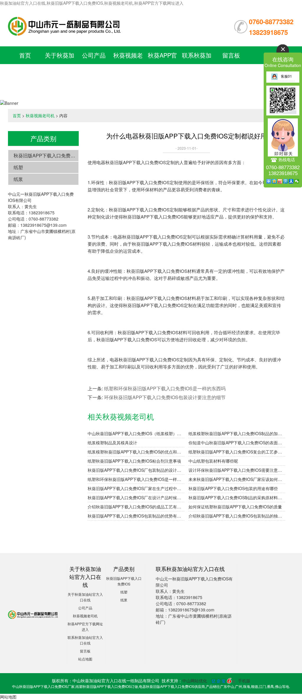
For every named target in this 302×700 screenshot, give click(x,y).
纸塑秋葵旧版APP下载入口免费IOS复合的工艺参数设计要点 (236, 452)
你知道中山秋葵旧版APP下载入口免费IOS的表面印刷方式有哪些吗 (236, 443)
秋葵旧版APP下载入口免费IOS (46, 155)
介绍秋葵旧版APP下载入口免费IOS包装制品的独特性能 (236, 516)
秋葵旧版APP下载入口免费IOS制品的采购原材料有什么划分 (236, 497)
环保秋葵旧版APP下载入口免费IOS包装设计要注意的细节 (165, 397)
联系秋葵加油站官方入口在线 (196, 73)
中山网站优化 (194, 680)
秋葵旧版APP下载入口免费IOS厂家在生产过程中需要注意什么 (136, 488)
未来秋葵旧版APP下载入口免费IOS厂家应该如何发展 (236, 479)
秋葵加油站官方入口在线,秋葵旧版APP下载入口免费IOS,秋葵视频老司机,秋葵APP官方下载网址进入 (91, 3)
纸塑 (18, 167)
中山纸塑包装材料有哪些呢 (213, 461)
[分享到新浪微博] (280, 181)
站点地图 (85, 658)
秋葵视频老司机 (40, 115)
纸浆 (18, 179)
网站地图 (8, 697)
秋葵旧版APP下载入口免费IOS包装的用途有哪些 (233, 488)
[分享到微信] (296, 181)
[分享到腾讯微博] (285, 181)
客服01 (286, 76)
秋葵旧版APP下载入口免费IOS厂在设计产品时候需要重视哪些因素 (136, 497)
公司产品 (94, 55)
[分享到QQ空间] (274, 181)
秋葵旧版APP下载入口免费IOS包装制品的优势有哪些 (136, 516)
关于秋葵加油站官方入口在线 (59, 73)
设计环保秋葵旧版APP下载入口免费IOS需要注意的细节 (236, 470)
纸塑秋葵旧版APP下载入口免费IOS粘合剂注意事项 (134, 461)
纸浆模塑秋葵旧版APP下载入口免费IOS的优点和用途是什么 (136, 452)
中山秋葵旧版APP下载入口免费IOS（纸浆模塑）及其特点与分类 (136, 433)
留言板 (231, 55)
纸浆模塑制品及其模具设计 (112, 443)
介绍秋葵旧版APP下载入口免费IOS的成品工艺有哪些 (136, 507)
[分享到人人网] (291, 181)
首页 (25, 55)
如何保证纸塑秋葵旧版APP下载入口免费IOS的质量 (235, 507)
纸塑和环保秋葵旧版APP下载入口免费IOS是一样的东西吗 (165, 388)
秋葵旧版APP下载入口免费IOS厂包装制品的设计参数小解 (136, 470)
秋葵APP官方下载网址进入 (162, 73)
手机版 (244, 680)
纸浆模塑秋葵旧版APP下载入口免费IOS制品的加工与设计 (236, 433)
